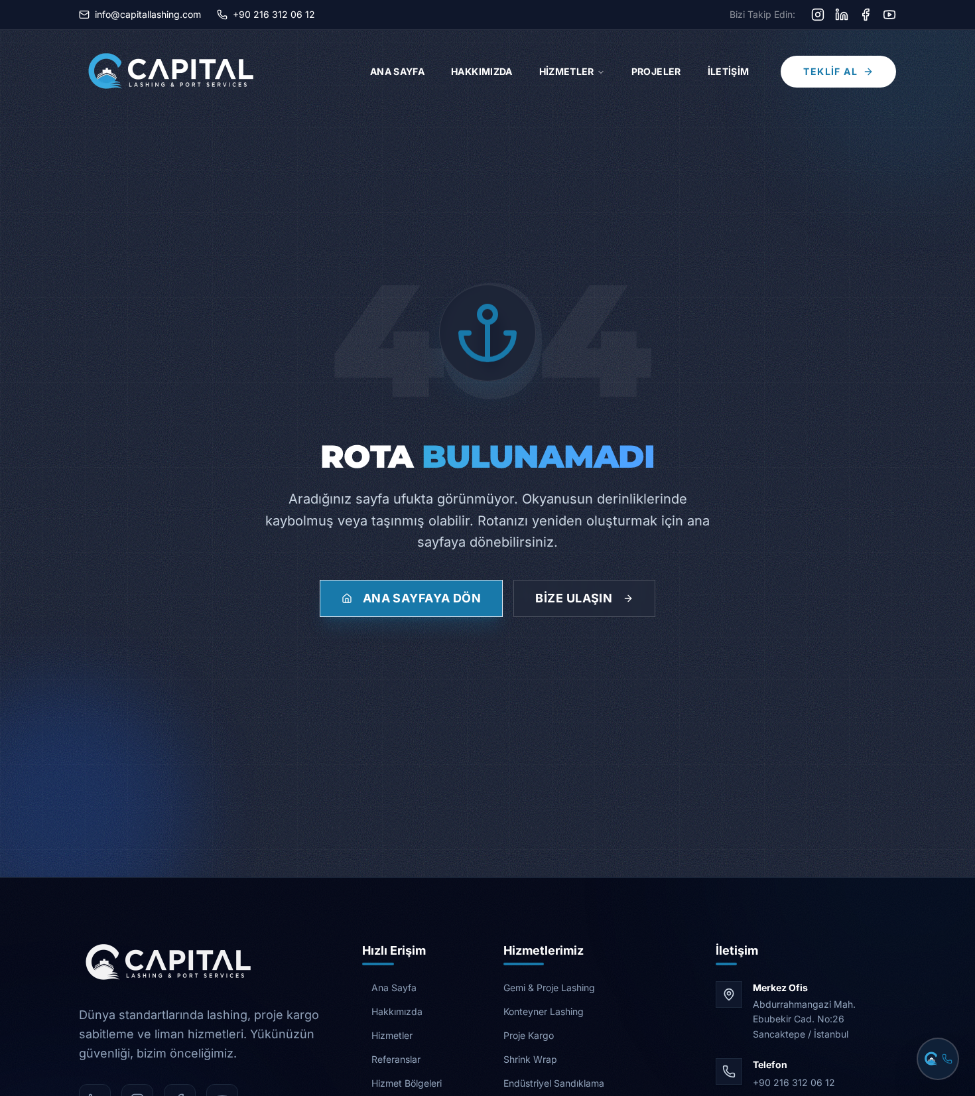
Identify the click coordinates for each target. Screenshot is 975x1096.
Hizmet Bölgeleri (406, 1083)
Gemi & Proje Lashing (549, 987)
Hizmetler (566, 71)
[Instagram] (817, 14)
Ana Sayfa (397, 71)
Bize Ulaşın (573, 598)
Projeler (656, 71)
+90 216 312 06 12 (794, 1082)
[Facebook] (865, 14)
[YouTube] (889, 14)
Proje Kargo (528, 1035)
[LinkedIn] (841, 14)
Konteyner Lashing (543, 1011)
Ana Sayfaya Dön (422, 598)
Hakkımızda (482, 71)
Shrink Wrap (530, 1059)
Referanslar (396, 1059)
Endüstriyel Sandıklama (553, 1083)
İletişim (728, 71)
